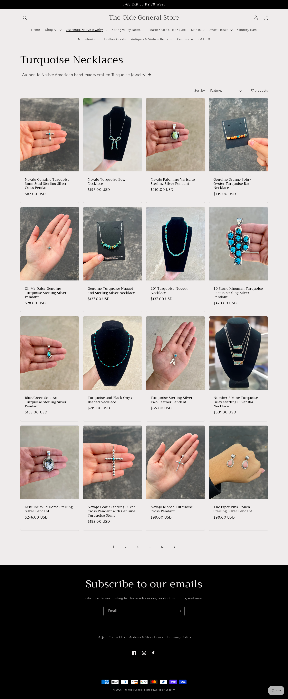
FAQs (100, 637)
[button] (25, 18)
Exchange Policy (179, 637)
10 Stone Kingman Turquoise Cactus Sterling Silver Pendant (238, 293)
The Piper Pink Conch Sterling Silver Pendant (233, 509)
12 (162, 547)
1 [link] (113, 547)
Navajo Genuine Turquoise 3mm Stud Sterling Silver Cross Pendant (47, 183)
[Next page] (174, 547)
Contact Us (117, 637)
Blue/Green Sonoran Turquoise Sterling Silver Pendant (46, 402)
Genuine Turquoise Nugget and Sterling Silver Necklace (111, 291)
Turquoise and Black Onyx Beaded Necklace (110, 400)
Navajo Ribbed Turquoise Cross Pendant (172, 509)
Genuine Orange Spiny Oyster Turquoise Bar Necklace (232, 183)
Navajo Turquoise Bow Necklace (106, 181)
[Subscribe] (179, 611)
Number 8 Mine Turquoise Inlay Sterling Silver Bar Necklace (236, 402)
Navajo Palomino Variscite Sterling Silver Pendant (173, 181)
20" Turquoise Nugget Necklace (169, 291)
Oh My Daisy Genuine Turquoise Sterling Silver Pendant (46, 293)
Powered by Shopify (163, 690)
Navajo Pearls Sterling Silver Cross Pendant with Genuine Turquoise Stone (111, 511)
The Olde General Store (136, 690)
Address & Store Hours (146, 637)
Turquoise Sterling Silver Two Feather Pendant (172, 400)
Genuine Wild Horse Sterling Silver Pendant (49, 509)
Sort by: (200, 90)
